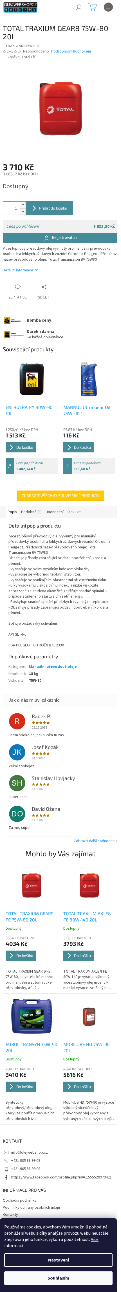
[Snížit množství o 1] (23, 211)
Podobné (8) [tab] (31, 512)
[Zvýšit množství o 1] (23, 205)
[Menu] (108, 7)
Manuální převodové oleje (53, 667)
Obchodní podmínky (20, 1200)
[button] (32, 963)
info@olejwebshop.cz (29, 1152)
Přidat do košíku (53, 208)
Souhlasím (58, 1278)
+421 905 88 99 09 (25, 1161)
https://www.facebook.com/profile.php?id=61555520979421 (61, 1177)
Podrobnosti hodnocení (71, 51)
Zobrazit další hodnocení (94, 841)
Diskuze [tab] (74, 512)
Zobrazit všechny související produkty (61, 495)
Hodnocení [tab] (55, 512)
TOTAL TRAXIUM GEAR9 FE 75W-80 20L (29, 916)
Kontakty (10, 1214)
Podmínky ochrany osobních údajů (31, 1207)
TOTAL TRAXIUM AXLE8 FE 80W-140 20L (87, 916)
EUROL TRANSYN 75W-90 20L (31, 1047)
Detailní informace (18, 270)
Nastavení (58, 1260)
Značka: (21, 57)
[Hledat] (78, 7)
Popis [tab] (12, 512)
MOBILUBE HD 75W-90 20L (86, 1047)
